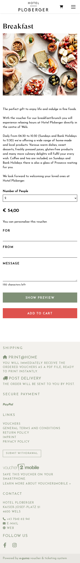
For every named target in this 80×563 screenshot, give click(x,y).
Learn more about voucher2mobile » (37, 483)
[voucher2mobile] (21, 467)
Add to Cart (40, 313)
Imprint (9, 437)
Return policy (16, 433)
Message (11, 263)
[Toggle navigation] (73, 7)
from (8, 247)
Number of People (15, 191)
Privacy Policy (16, 442)
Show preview (40, 297)
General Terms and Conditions (31, 428)
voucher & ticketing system (43, 558)
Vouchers (11, 424)
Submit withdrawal (22, 453)
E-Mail (12, 523)
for (6, 230)
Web (10, 528)
